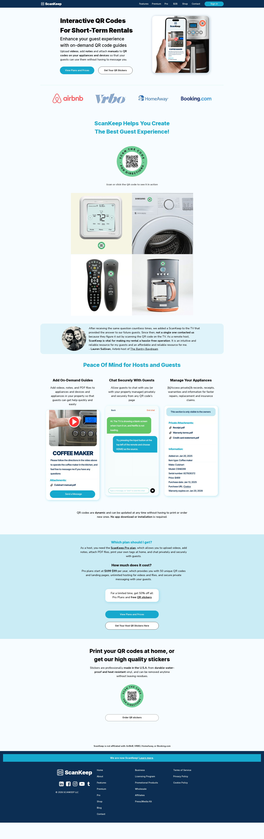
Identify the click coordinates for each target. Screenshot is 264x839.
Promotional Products (146, 782)
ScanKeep (78, 772)
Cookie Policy (180, 782)
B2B (175, 3)
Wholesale (141, 789)
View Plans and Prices (77, 70)
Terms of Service (182, 770)
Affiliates (140, 795)
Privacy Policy (180, 776)
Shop (99, 801)
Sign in (214, 3)
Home (100, 770)
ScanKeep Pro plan (123, 548)
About (100, 776)
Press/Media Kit (143, 801)
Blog (99, 807)
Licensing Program (145, 776)
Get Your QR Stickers (115, 70)
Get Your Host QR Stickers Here (132, 625)
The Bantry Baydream (144, 349)
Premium (101, 789)
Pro (98, 795)
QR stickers (144, 597)
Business (140, 770)
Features (101, 782)
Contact (101, 814)
